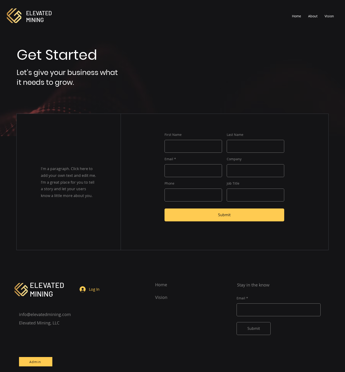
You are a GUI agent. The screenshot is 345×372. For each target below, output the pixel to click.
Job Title (233, 183)
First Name (173, 134)
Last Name (235, 134)
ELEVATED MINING (39, 16)
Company (234, 159)
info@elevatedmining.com (45, 314)
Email (169, 159)
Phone (169, 183)
